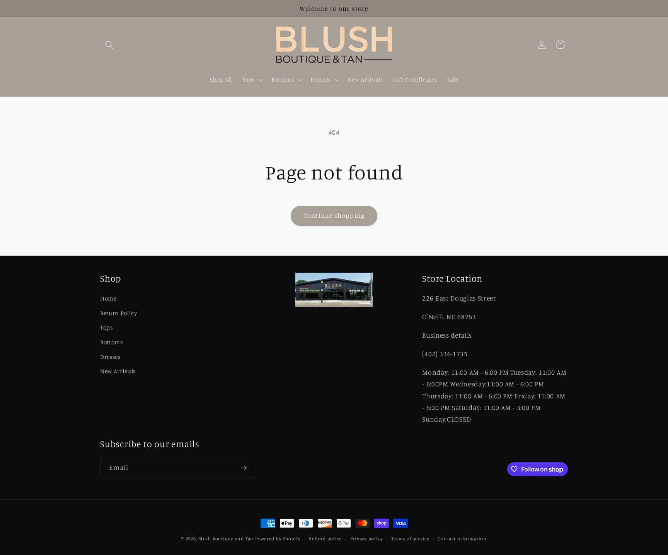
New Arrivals (118, 371)
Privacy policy (366, 538)
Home (108, 298)
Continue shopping (334, 215)
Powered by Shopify (278, 538)
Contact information (462, 538)
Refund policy (325, 538)
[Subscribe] (243, 468)
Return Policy (118, 313)
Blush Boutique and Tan (226, 538)
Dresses (110, 356)
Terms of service (410, 538)
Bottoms (111, 342)
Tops (106, 327)
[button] (109, 44)
